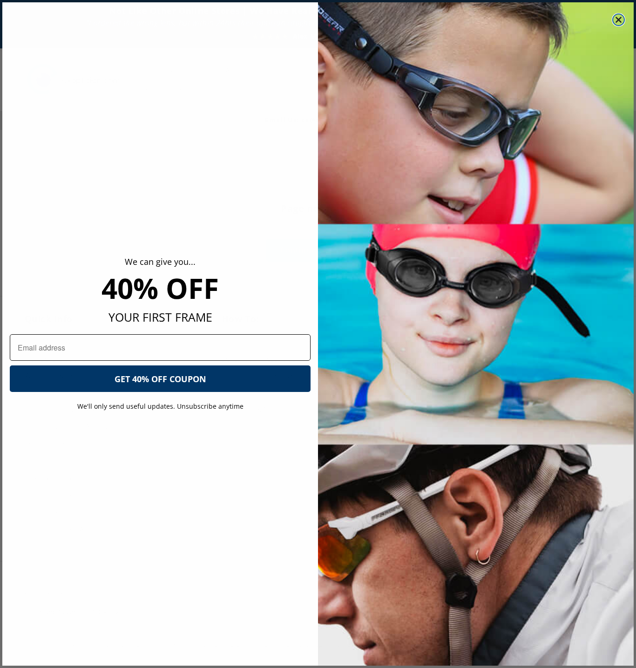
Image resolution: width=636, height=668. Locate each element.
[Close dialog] (618, 20)
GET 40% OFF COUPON (160, 379)
